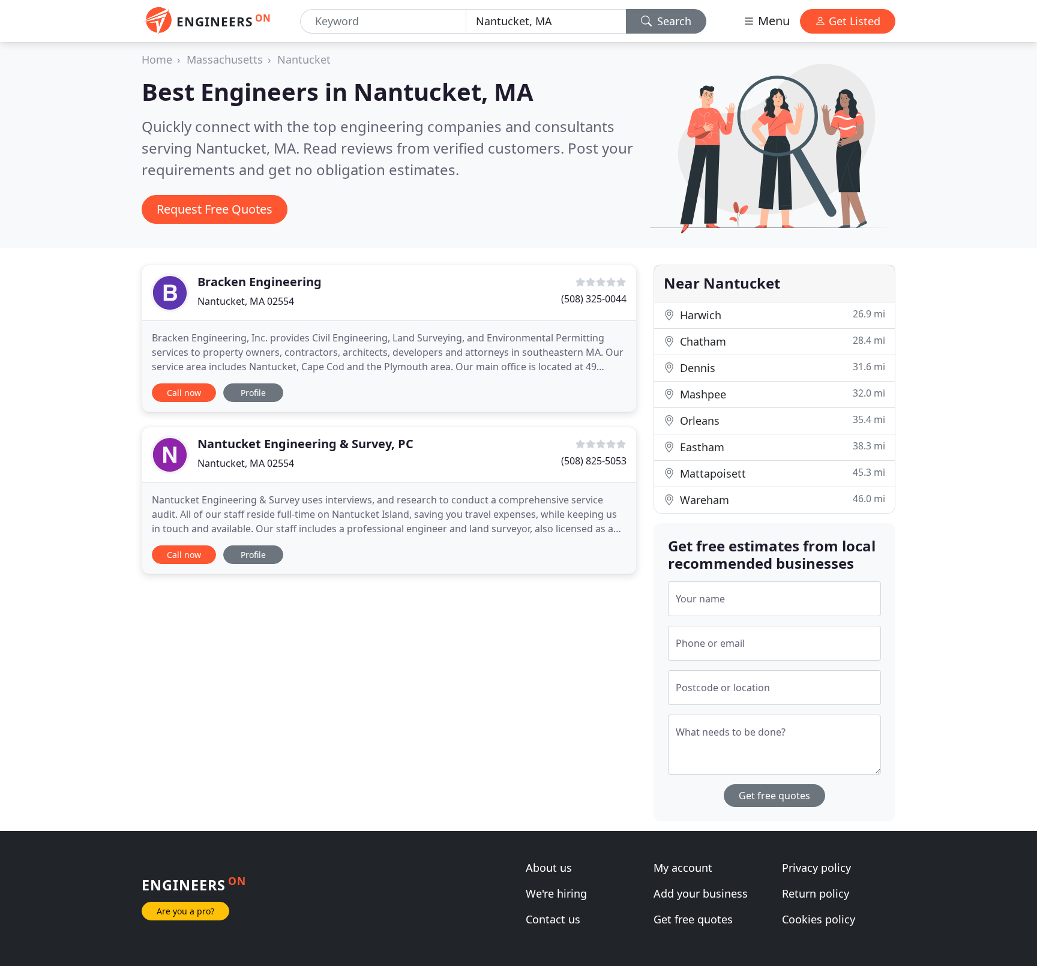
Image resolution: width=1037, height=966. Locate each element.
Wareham (781, 499)
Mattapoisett (781, 473)
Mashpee (781, 393)
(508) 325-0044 (594, 298)
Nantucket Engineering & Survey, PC (305, 444)
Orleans (781, 420)
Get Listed (853, 21)
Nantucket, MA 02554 (245, 301)
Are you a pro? (185, 911)
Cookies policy (818, 919)
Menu (772, 21)
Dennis (781, 367)
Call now (184, 392)
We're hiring (556, 893)
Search (672, 21)
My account (683, 867)
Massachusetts (225, 59)
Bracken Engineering (259, 282)
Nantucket (304, 59)
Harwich (781, 314)
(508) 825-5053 (594, 460)
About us (549, 867)
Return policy (815, 893)
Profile (253, 392)
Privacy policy (816, 867)
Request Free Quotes (214, 209)
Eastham (781, 446)
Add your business (701, 893)
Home (157, 59)
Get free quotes (774, 795)
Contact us (553, 919)
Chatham (781, 341)
